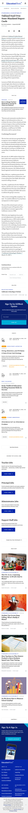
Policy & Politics (15, 8)
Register (5, 402)
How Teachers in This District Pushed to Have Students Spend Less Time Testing (12, 658)
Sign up (13, 322)
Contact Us (18, 766)
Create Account (13, 739)
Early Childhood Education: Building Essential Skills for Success (12, 388)
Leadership (6, 8)
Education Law (13, 274)
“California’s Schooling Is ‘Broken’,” (12, 253)
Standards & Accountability (12, 13)
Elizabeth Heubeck (6, 670)
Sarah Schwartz (5, 587)
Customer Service (19, 775)
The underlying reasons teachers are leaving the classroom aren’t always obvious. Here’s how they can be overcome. (13, 109)
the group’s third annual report (12, 59)
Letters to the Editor (20, 769)
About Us (4, 766)
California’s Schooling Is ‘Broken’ (11, 292)
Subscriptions (5, 788)
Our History (4, 772)
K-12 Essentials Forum (8, 383)
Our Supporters (5, 777)
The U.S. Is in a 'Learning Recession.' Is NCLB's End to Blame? (12, 577)
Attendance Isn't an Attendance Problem (13, 423)
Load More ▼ (14, 719)
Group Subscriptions (7, 793)
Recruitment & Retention (14, 346)
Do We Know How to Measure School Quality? (12, 699)
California (21, 274)
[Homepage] (14, 3)
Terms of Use (17, 809)
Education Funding (7, 289)
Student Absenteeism (13, 417)
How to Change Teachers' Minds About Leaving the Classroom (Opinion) (9, 103)
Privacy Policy (7, 805)
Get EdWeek (5, 785)
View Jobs (8, 473)
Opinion (10, 99)
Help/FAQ (17, 772)
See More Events (14, 447)
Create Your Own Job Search (13, 540)
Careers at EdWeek (6, 780)
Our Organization (6, 769)
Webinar (4, 348)
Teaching (4, 99)
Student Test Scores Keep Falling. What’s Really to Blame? (11, 617)
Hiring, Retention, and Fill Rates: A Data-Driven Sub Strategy (13, 352)
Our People (4, 775)
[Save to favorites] (14, 31)
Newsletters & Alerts (7, 790)
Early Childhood (7, 381)
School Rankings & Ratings (15, 277)
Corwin (21, 437)
